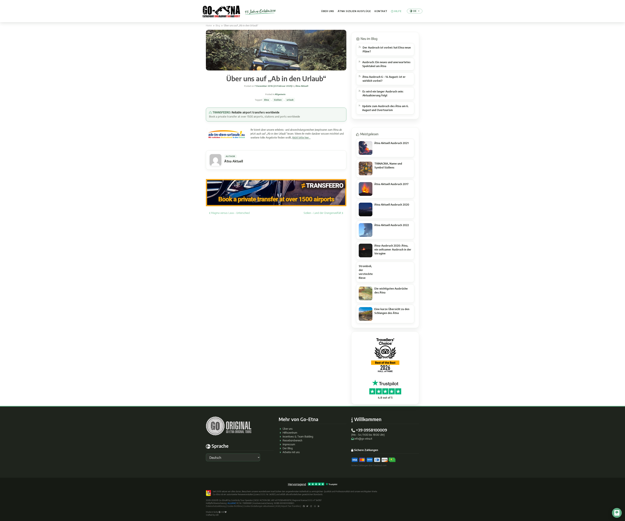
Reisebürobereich (292, 440)
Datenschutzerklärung (216, 506)
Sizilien (278, 99)
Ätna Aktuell (301, 86)
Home (209, 25)
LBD (217, 515)
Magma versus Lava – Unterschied (230, 213)
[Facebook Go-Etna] (304, 506)
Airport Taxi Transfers (290, 506)
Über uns (327, 11)
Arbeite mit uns (291, 452)
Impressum (289, 444)
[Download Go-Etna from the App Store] (315, 506)
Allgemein (280, 94)
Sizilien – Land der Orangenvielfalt (323, 213)
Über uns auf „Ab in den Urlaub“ (276, 78)
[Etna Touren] (221, 11)
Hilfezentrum (290, 432)
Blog (218, 25)
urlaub (290, 99)
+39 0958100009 (371, 429)
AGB (278, 506)
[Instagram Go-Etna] (311, 506)
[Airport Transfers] (276, 192)
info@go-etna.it (363, 438)
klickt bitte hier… (301, 137)
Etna (266, 99)
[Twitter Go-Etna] (307, 506)
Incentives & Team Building (298, 436)
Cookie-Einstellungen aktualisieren (259, 506)
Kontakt (381, 11)
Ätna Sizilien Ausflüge (354, 11)
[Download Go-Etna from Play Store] (319, 506)
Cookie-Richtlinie (234, 506)
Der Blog (288, 448)
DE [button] (415, 10)
